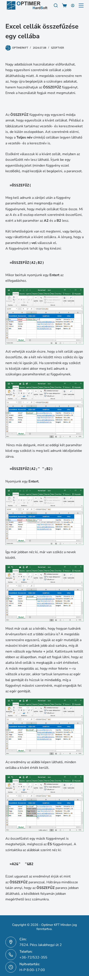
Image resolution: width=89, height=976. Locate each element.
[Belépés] (72, 5)
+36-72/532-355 (33, 957)
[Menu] (81, 5)
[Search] (56, 5)
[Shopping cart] (64, 5)
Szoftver (57, 47)
